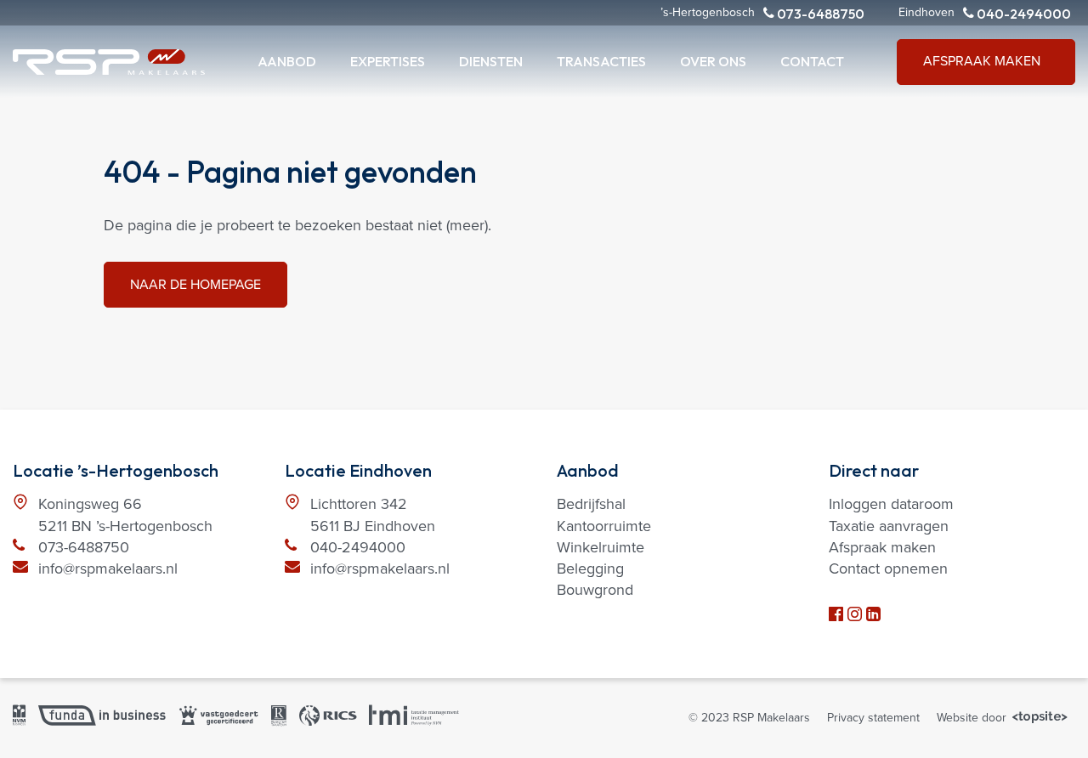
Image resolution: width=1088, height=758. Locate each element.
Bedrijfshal (591, 504)
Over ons (713, 61)
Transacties (601, 61)
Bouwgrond (595, 590)
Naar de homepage (195, 284)
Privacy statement (873, 718)
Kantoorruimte (604, 526)
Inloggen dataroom (891, 504)
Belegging (590, 568)
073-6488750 (819, 13)
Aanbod (287, 61)
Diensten (491, 61)
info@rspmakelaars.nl (108, 569)
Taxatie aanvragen (889, 526)
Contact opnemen (888, 568)
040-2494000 (1022, 13)
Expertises (387, 61)
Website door (973, 718)
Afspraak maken (981, 61)
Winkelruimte (600, 547)
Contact (812, 61)
